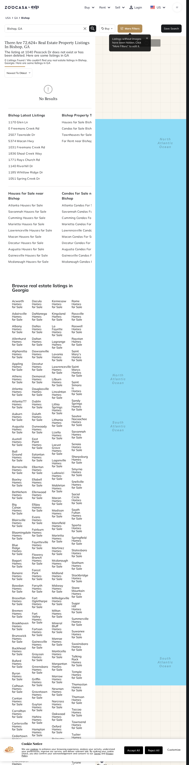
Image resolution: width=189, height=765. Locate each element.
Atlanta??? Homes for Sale (19, 404)
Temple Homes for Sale (77, 675)
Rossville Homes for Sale (78, 316)
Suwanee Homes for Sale (78, 634)
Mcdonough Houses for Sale (28, 261)
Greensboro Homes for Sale (40, 669)
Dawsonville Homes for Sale (40, 354)
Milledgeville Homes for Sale (60, 601)
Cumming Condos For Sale (81, 218)
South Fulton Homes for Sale (77, 514)
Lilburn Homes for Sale (57, 382)
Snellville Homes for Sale (78, 484)
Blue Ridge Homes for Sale (17, 549)
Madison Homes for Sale (58, 513)
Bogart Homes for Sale (17, 563)
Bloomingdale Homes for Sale (21, 535)
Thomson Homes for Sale (78, 700)
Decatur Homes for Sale (37, 366)
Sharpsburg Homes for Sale (80, 459)
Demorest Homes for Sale (38, 379)
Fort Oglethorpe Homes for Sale (39, 602)
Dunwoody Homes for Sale (39, 429)
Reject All (153, 750)
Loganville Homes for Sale (59, 463)
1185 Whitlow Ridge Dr (25, 172)
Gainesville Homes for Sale (39, 644)
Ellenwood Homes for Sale (39, 495)
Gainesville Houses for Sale (28, 255)
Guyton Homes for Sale (37, 707)
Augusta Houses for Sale (26, 249)
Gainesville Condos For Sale (82, 255)
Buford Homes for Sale (17, 663)
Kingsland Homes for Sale (59, 316)
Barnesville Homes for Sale (19, 470)
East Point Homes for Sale (37, 443)
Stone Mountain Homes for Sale (78, 592)
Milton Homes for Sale (57, 613)
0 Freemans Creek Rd (23, 128)
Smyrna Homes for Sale (77, 472)
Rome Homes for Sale (77, 304)
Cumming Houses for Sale (26, 218)
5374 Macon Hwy (21, 141)
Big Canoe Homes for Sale (17, 509)
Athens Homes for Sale (17, 379)
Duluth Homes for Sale (37, 417)
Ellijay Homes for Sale (37, 507)
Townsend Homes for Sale (79, 725)
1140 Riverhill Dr (20, 166)
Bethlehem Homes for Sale (19, 495)
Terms (97, 753)
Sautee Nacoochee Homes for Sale (79, 420)
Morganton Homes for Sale (59, 666)
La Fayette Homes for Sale (57, 330)
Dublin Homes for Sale (37, 404)
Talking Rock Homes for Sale (77, 660)
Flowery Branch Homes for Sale (37, 559)
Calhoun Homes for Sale (17, 689)
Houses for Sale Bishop (78, 122)
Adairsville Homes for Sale (19, 316)
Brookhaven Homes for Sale (20, 626)
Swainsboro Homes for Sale (80, 647)
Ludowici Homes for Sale (58, 476)
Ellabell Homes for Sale (37, 482)
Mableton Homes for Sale (58, 488)
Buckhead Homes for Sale (19, 651)
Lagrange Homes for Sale (58, 344)
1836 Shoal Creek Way (25, 153)
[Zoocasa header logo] (22, 7)
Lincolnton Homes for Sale (59, 394)
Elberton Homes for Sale (37, 470)
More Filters (132, 28)
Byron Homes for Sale (17, 676)
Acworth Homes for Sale (18, 304)
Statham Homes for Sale (78, 565)
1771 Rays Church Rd (24, 160)
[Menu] (177, 7)
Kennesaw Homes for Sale (59, 304)
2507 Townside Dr (21, 135)
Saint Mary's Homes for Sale (77, 355)
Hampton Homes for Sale (38, 732)
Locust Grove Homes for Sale (57, 449)
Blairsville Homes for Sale (18, 523)
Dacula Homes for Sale (37, 304)
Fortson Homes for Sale (37, 632)
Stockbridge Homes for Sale (80, 578)
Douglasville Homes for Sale (40, 392)
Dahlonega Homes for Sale (39, 316)
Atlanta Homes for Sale (17, 392)
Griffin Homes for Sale (37, 682)
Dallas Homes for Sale (37, 329)
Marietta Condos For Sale (80, 224)
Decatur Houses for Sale (25, 243)
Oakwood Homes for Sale (58, 717)
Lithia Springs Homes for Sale (57, 408)
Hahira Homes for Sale (37, 719)
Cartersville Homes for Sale (20, 726)
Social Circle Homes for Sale (77, 498)
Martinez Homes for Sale (58, 551)
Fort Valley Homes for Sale (37, 618)
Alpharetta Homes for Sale (19, 354)
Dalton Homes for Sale (37, 341)
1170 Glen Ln (18, 122)
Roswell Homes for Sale (77, 329)
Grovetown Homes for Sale (39, 694)
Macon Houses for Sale (24, 236)
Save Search (171, 28)
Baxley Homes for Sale (17, 482)
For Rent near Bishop (77, 141)
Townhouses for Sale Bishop (82, 135)
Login (138, 7)
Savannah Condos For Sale (81, 211)
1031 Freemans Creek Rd (26, 147)
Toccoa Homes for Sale (77, 712)
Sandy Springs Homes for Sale (77, 405)
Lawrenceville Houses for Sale (30, 230)
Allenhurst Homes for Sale (19, 341)
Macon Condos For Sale (79, 236)
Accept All (133, 750)
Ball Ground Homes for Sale (17, 456)
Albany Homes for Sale (17, 329)
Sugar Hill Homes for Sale (77, 607)
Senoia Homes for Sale (77, 447)
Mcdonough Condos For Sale (82, 261)
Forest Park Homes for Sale (37, 574)
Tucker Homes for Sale (77, 737)
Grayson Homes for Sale (38, 657)
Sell (117, 7)
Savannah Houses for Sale (27, 211)
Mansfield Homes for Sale (58, 526)
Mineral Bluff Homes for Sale (57, 627)
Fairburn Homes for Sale (38, 532)
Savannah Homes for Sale (79, 434)
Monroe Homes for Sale (57, 641)
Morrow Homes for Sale (57, 679)
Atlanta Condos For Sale (79, 205)
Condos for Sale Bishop (78, 128)
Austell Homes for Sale (17, 442)
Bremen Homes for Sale (17, 613)
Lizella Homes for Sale (57, 435)
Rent (102, 7)
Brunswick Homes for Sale (19, 638)
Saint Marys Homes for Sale (77, 371)
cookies (34, 749)
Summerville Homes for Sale (80, 621)
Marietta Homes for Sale (58, 538)
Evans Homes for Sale (37, 520)
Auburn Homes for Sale (17, 417)
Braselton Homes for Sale (18, 601)
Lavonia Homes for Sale (57, 357)
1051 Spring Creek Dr (24, 178)
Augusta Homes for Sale (18, 429)
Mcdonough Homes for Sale (60, 563)
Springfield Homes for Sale (79, 540)
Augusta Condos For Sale (80, 249)
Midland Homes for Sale (57, 576)
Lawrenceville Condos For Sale (84, 230)
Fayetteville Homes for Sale (40, 545)
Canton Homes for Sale (17, 701)
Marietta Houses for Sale (26, 224)
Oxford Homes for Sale (57, 729)
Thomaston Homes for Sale (79, 687)
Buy (87, 7)
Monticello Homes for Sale (59, 654)
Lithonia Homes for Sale (57, 422)
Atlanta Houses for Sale (25, 205)
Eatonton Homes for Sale (38, 457)
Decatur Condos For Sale (80, 243)
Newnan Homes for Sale (57, 691)
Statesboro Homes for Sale (79, 553)
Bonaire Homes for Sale (17, 576)
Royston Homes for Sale (77, 341)
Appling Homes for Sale (17, 366)
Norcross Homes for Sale (58, 704)
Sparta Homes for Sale (77, 528)
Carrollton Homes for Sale (19, 714)
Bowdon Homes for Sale (17, 588)
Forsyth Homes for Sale (37, 588)
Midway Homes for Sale (57, 588)
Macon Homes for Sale (57, 501)
